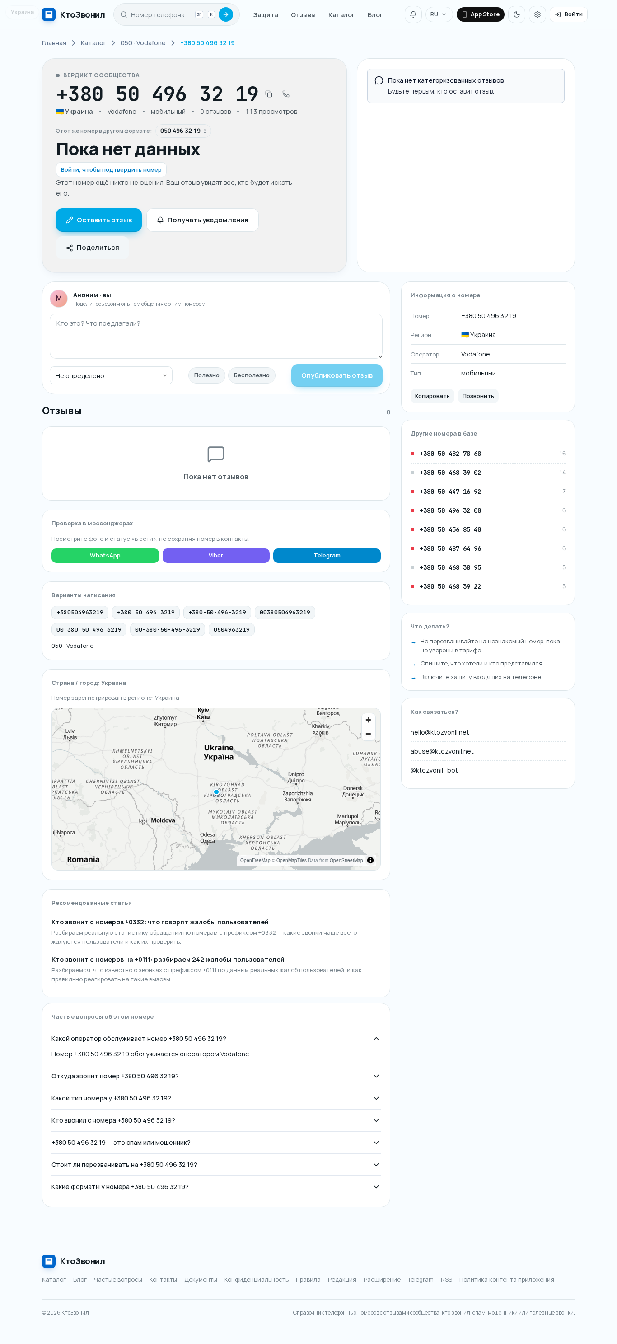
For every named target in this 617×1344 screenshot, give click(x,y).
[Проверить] (226, 14)
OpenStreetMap (346, 860)
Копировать (432, 395)
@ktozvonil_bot (434, 769)
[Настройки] (537, 14)
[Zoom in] (368, 720)
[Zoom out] (368, 733)
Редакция (342, 1279)
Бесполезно (252, 375)
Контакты (163, 1279)
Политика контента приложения (506, 1279)
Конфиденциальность (256, 1279)
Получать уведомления (208, 220)
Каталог (341, 14)
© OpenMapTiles (289, 860)
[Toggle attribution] (370, 860)
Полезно (207, 375)
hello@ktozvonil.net (440, 731)
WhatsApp (105, 555)
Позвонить (478, 395)
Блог (375, 14)
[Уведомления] (413, 14)
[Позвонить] (286, 94)
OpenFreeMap (255, 860)
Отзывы (303, 14)
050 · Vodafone (72, 646)
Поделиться (98, 247)
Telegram (327, 555)
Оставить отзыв (104, 220)
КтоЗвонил (82, 1260)
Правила (308, 1279)
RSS (446, 1279)
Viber (216, 555)
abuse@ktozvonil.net (442, 750)
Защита (265, 14)
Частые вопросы (118, 1279)
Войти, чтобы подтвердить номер (111, 169)
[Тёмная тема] (516, 14)
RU (434, 14)
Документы (200, 1279)
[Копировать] (269, 94)
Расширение (382, 1279)
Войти (574, 14)
